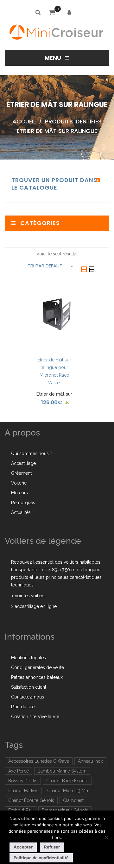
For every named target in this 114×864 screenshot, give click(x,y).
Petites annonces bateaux (37, 677)
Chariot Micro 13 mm (68, 790)
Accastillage (23, 463)
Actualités (21, 512)
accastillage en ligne (36, 606)
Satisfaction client (28, 687)
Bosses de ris (22, 780)
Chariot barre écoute (67, 780)
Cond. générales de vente (37, 667)
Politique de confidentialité (41, 857)
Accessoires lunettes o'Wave (38, 761)
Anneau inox (90, 761)
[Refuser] (106, 837)
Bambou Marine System (62, 770)
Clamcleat (73, 800)
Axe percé (18, 770)
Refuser (52, 846)
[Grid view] (84, 270)
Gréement (21, 473)
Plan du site (23, 706)
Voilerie (19, 482)
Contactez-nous (27, 696)
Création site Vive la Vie (35, 716)
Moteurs (19, 492)
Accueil (24, 121)
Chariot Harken (23, 790)
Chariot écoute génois (31, 800)
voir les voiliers (30, 595)
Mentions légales (28, 657)
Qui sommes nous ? (31, 453)
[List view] (91, 270)
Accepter (23, 846)
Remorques (23, 502)
